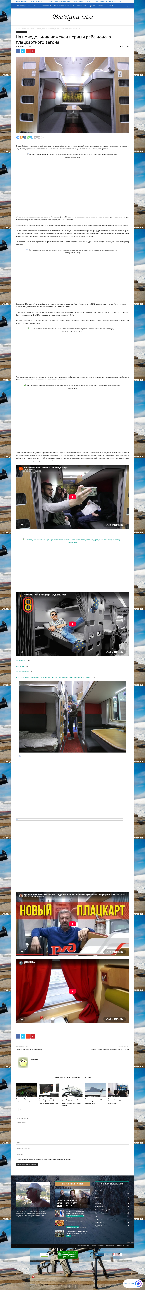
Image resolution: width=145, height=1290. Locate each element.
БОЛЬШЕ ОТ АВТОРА (81, 1077)
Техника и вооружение (92, 1096)
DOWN (75, 1286)
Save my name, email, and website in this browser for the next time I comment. (44, 1159)
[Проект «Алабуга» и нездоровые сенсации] (26, 1090)
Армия (91, 6)
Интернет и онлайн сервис (63, 6)
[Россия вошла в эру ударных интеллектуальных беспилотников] (95, 1090)
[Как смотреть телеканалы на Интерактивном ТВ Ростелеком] (118, 1090)
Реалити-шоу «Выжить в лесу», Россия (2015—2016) (110, 1049)
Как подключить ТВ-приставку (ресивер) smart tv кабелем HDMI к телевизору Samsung (49, 1101)
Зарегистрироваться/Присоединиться (60, 1)
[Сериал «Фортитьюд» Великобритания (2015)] (72, 1198)
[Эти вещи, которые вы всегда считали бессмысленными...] (59, 1213)
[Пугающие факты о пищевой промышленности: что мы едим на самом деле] (59, 1223)
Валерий (21, 46)
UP (69, 1286)
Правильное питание (73, 1227)
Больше (108, 6)
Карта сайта (112, 1)
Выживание (81, 6)
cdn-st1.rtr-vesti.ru (22, 672)
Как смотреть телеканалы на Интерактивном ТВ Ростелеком (118, 1101)
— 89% (44, 1255)
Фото (119, 1)
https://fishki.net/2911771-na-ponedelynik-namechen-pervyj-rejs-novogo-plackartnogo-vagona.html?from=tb (53, 677)
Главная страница (78, 1)
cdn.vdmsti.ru (21, 661)
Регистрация (103, 1)
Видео (101, 6)
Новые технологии (28, 29)
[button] (126, 6)
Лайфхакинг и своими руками (75, 1215)
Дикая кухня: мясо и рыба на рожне (29, 1049)
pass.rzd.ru (20, 666)
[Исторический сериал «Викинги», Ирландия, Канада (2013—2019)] (59, 1233)
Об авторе (95, 1)
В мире (35, 6)
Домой (18, 29)
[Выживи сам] (72, 17)
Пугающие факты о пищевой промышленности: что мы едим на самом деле (77, 1223)
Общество (45, 6)
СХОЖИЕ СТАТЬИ (62, 1077)
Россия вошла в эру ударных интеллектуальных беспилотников (95, 1101)
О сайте (87, 1)
